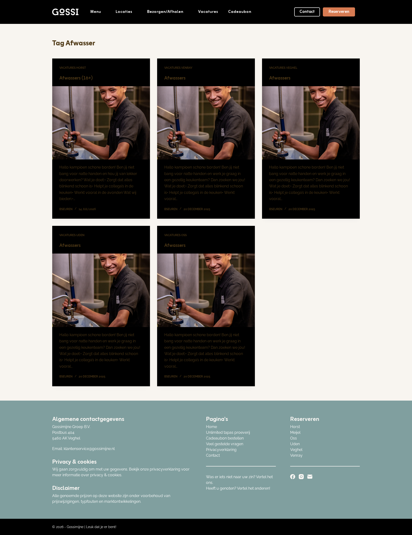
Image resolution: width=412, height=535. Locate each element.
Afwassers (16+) (76, 78)
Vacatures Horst (72, 67)
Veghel (296, 449)
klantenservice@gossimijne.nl (89, 448)
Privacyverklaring (221, 449)
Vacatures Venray (178, 67)
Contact (307, 11)
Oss (293, 438)
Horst (295, 426)
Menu (95, 12)
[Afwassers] (206, 123)
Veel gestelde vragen (224, 444)
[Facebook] (292, 476)
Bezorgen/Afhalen (165, 12)
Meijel (295, 432)
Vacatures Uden (71, 235)
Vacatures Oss (175, 235)
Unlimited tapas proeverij (228, 432)
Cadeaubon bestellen (225, 438)
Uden (295, 444)
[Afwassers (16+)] (101, 123)
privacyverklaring (165, 469)
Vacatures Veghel (283, 67)
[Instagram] (301, 476)
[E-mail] (309, 476)
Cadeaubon (239, 12)
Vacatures (208, 12)
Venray (296, 455)
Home (211, 426)
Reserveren (339, 11)
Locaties (124, 12)
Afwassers (174, 78)
